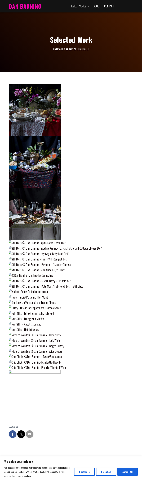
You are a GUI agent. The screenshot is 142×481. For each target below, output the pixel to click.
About (97, 6)
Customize (84, 472)
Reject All (106, 472)
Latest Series (78, 6)
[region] (71, 468)
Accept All (127, 472)
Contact (109, 6)
